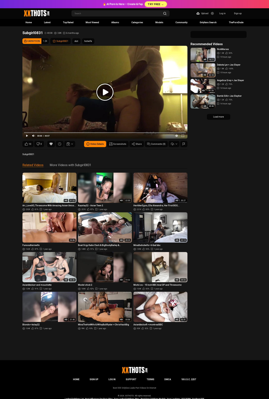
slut (76, 41)
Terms (150, 379)
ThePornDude (236, 22)
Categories (137, 22)
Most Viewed (92, 22)
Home (29, 22)
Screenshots (119, 144)
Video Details (97, 144)
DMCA (167, 379)
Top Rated (68, 22)
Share (139, 144)
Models (159, 22)
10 (30, 144)
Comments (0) (158, 144)
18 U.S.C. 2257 (188, 379)
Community (181, 22)
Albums (115, 22)
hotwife (88, 41)
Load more (218, 117)
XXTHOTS (129, 396)
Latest (47, 22)
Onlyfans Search (208, 22)
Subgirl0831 (62, 41)
